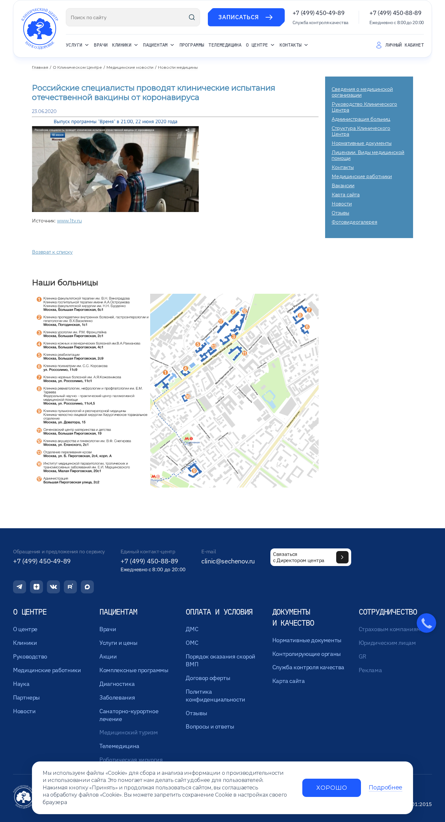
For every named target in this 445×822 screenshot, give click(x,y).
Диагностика (117, 683)
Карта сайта (346, 195)
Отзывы (340, 213)
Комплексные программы (133, 670)
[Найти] (192, 17)
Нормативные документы (362, 143)
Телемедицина (224, 45)
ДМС (192, 629)
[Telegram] (19, 586)
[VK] (53, 586)
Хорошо (331, 787)
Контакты (290, 45)
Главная (40, 67)
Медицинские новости (130, 67)
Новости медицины (178, 67)
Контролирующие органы (306, 654)
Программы (191, 45)
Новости (342, 204)
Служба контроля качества (308, 667)
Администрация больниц (361, 119)
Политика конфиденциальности (215, 695)
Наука (21, 683)
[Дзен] (36, 586)
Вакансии (343, 186)
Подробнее (385, 787)
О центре (257, 45)
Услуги (74, 45)
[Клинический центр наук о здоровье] (39, 29)
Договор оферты (208, 678)
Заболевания (117, 697)
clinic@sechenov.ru (228, 561)
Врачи (101, 45)
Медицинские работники (362, 176)
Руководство (30, 656)
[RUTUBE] (70, 586)
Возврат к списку (52, 252)
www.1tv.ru (69, 221)
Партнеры (26, 697)
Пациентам (155, 45)
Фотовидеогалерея (354, 222)
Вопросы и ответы (210, 726)
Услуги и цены (118, 642)
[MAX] (87, 586)
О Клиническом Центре (77, 67)
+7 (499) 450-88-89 (395, 13)
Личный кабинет (404, 45)
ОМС (192, 642)
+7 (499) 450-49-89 (319, 13)
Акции (108, 656)
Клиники (121, 45)
